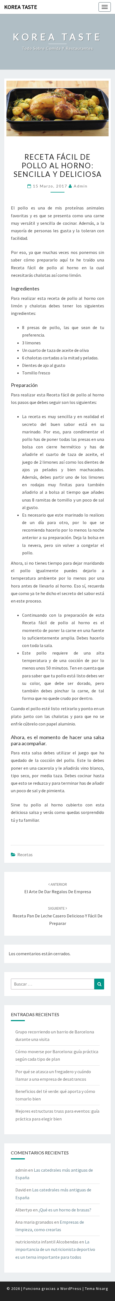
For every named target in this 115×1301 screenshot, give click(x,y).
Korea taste (20, 6)
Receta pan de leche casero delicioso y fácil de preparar (57, 916)
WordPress (71, 1288)
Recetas (25, 854)
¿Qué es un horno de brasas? (65, 1210)
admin (81, 186)
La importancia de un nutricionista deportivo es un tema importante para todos (55, 1249)
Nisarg (102, 1288)
